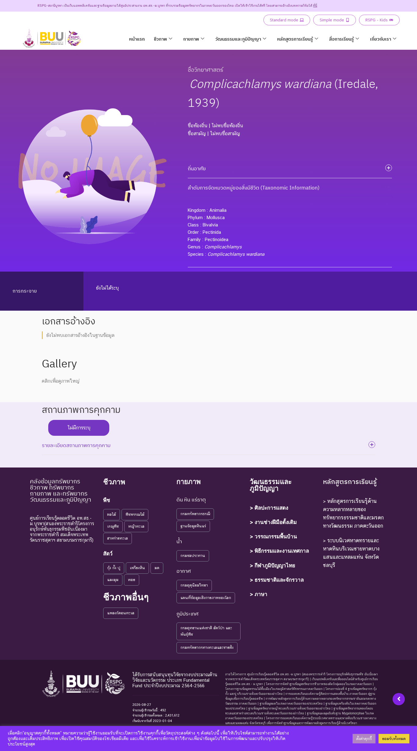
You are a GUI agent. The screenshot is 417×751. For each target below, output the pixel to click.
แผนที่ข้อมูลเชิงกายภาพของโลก (205, 597)
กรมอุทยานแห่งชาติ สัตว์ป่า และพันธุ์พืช (206, 631)
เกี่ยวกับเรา (380, 39)
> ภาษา (258, 594)
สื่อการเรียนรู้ (341, 39)
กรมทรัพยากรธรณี (195, 513)
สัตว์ (108, 554)
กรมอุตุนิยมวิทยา (194, 585)
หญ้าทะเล (136, 526)
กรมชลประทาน (192, 555)
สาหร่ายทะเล (117, 538)
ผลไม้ (111, 514)
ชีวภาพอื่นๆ (126, 596)
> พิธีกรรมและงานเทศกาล (279, 551)
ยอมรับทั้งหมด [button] (394, 738)
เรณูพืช (113, 526)
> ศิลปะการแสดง (269, 508)
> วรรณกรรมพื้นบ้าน (273, 536)
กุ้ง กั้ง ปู (113, 567)
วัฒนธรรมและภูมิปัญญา (238, 39)
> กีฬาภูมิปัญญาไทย (272, 565)
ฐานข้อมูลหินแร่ (193, 526)
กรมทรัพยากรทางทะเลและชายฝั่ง (207, 647)
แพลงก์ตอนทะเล (120, 613)
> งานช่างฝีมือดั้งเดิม (273, 522)
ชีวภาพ (160, 39)
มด (156, 567)
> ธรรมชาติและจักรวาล (277, 580)
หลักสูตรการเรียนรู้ (295, 39)
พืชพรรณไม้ (134, 514)
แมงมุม (112, 579)
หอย (131, 579)
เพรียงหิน (137, 567)
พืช (106, 500)
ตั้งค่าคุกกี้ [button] (364, 738)
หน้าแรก (137, 39)
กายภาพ (191, 39)
